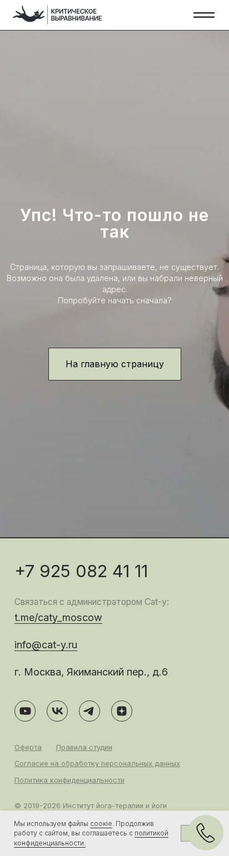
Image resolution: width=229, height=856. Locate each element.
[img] (57, 15)
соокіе (101, 823)
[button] (204, 15)
